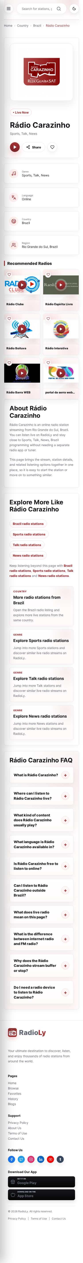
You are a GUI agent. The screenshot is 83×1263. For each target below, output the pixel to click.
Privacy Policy (18, 1123)
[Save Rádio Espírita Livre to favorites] (48, 274)
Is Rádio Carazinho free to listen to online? (36, 866)
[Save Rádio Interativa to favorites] (48, 319)
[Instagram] (31, 1159)
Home (8, 25)
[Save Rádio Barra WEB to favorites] (9, 363)
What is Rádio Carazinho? (36, 775)
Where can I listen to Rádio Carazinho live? (33, 795)
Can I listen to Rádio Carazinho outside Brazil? (31, 890)
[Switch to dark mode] (74, 8)
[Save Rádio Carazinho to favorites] (52, 147)
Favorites (14, 1093)
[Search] (58, 8)
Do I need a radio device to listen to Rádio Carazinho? (34, 992)
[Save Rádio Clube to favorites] (9, 274)
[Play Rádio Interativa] (60, 329)
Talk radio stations (27, 545)
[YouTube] (50, 1159)
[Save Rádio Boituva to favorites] (9, 319)
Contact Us (16, 1138)
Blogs (12, 1104)
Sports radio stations (29, 534)
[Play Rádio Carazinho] (15, 147)
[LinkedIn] (40, 1159)
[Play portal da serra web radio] (60, 373)
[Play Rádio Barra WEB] (22, 373)
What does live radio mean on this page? (31, 914)
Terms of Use (17, 1133)
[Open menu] (8, 8)
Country (23, 25)
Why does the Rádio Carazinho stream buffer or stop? (35, 965)
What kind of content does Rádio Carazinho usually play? (33, 820)
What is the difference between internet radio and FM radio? (34, 939)
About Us (14, 1128)
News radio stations (28, 555)
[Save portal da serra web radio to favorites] (48, 363)
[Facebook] (11, 1159)
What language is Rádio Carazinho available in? (34, 844)
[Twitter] (21, 1159)
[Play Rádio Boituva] (22, 329)
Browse (13, 1088)
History (13, 1099)
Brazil (37, 25)
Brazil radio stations (28, 524)
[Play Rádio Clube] (22, 285)
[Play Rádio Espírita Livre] (60, 285)
